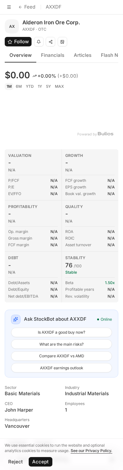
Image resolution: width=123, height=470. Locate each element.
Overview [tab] (20, 55)
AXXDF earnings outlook (61, 368)
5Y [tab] (48, 86)
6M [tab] (19, 86)
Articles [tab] (82, 55)
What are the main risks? (61, 344)
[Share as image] (62, 41)
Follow (21, 42)
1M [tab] (9, 86)
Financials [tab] (52, 55)
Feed (29, 7)
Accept (40, 462)
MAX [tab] (59, 86)
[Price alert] (39, 41)
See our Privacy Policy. (91, 450)
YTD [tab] (30, 86)
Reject (15, 462)
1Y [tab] (40, 86)
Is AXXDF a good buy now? (61, 332)
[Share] (50, 41)
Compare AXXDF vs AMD (61, 356)
